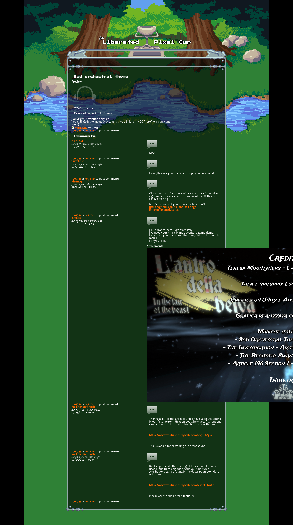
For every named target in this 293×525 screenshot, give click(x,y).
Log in (77, 130)
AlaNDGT (77, 141)
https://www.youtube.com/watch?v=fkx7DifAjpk (180, 435)
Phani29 (76, 181)
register (90, 130)
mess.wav (81, 128)
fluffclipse (77, 161)
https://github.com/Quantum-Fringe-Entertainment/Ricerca (173, 208)
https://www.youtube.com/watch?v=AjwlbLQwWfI (181, 485)
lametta (76, 218)
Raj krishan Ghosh (83, 407)
